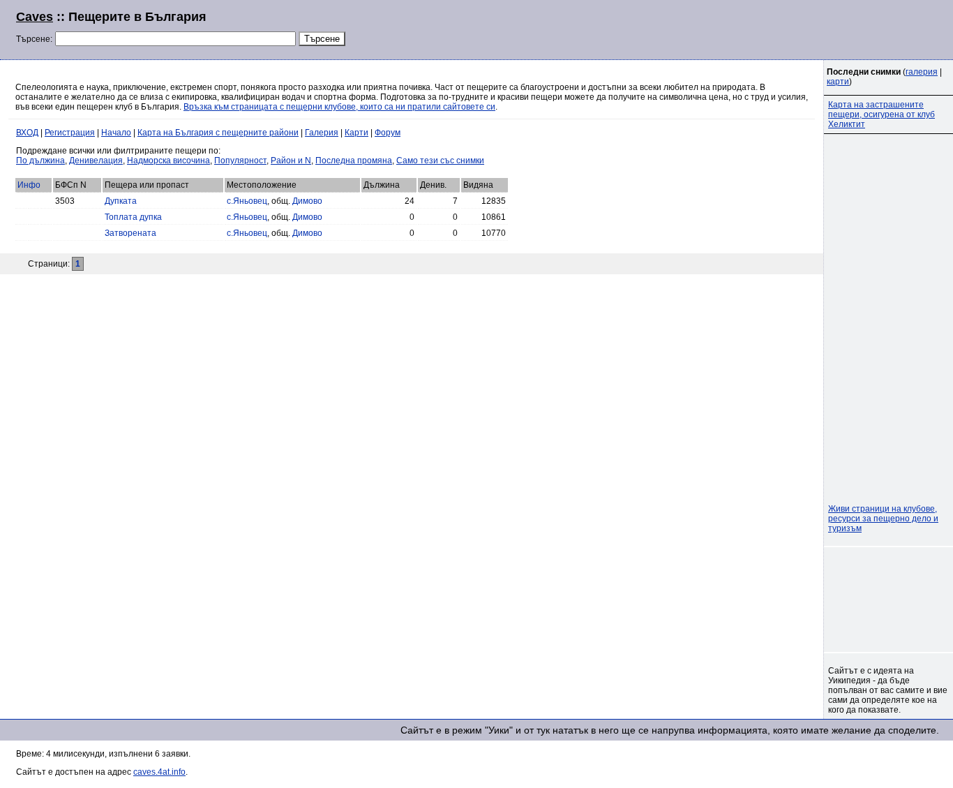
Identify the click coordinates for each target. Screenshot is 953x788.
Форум (387, 132)
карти (838, 82)
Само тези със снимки (440, 160)
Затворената (130, 233)
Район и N (291, 160)
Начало (116, 132)
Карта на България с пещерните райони (218, 132)
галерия (922, 72)
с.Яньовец (247, 201)
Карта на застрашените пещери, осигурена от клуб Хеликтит (881, 114)
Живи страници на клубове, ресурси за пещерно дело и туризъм (883, 518)
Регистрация (70, 132)
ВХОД (27, 132)
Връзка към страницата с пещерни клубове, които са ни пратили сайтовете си (339, 107)
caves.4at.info (159, 772)
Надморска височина (168, 160)
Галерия (321, 132)
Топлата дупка (133, 217)
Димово (307, 201)
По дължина (40, 160)
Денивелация (96, 160)
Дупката (121, 201)
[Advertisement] (767, 28)
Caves (34, 17)
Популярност (240, 160)
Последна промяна (353, 160)
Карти (356, 132)
